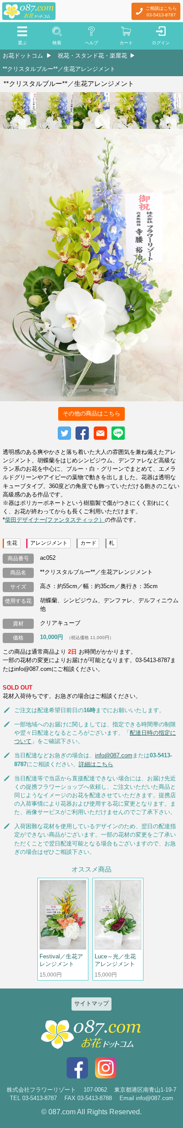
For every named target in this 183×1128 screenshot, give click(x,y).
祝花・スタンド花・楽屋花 (92, 55)
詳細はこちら (96, 764)
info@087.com (113, 755)
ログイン (161, 42)
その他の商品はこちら (91, 413)
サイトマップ (91, 1003)
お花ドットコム (23, 55)
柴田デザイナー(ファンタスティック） (55, 519)
